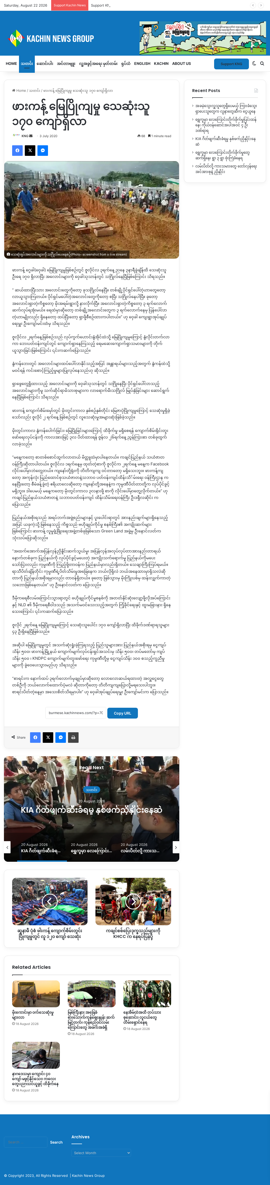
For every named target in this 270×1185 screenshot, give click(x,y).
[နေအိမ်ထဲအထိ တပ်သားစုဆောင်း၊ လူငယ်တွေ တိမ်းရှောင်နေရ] (147, 993)
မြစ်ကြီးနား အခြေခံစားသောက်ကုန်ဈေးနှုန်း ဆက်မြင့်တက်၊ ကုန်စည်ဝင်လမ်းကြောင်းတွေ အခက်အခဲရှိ (91, 1020)
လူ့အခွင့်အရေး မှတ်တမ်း (98, 63)
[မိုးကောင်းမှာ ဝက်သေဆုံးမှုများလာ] (36, 993)
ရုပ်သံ (126, 63)
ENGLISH (142, 63)
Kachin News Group (88, 1175)
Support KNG (102, 5)
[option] (91, 809)
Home (11, 63)
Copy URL (122, 713)
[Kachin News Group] (135, 38)
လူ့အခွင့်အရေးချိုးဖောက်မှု (91, 785)
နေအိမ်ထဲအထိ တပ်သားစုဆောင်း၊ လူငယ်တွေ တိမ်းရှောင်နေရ (142, 1017)
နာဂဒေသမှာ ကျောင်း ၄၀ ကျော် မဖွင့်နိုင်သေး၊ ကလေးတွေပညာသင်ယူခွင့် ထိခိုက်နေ (35, 1078)
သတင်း (27, 63)
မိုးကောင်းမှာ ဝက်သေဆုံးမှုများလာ (33, 1015)
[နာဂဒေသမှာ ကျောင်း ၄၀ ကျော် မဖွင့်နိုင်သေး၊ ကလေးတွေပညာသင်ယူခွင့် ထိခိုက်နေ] (36, 1055)
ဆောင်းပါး (45, 63)
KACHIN (161, 63)
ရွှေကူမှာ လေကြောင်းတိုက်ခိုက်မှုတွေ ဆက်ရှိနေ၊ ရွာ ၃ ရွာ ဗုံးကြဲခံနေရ (91, 809)
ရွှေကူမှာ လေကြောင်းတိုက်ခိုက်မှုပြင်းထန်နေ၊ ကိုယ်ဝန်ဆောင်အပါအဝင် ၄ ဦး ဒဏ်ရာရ (226, 125)
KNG (25, 136)
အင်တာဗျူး (66, 63)
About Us (181, 63)
